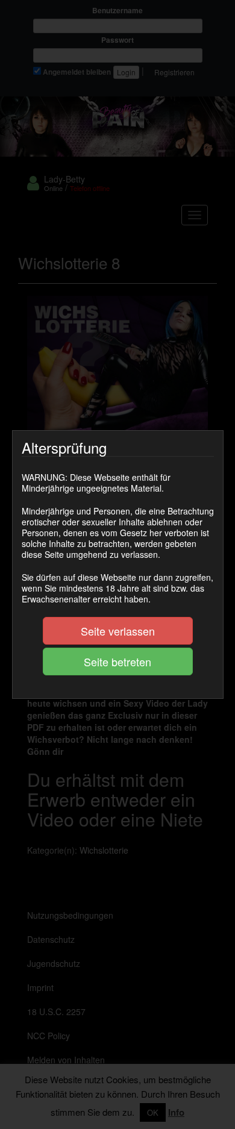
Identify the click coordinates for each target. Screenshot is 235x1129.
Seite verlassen (118, 631)
